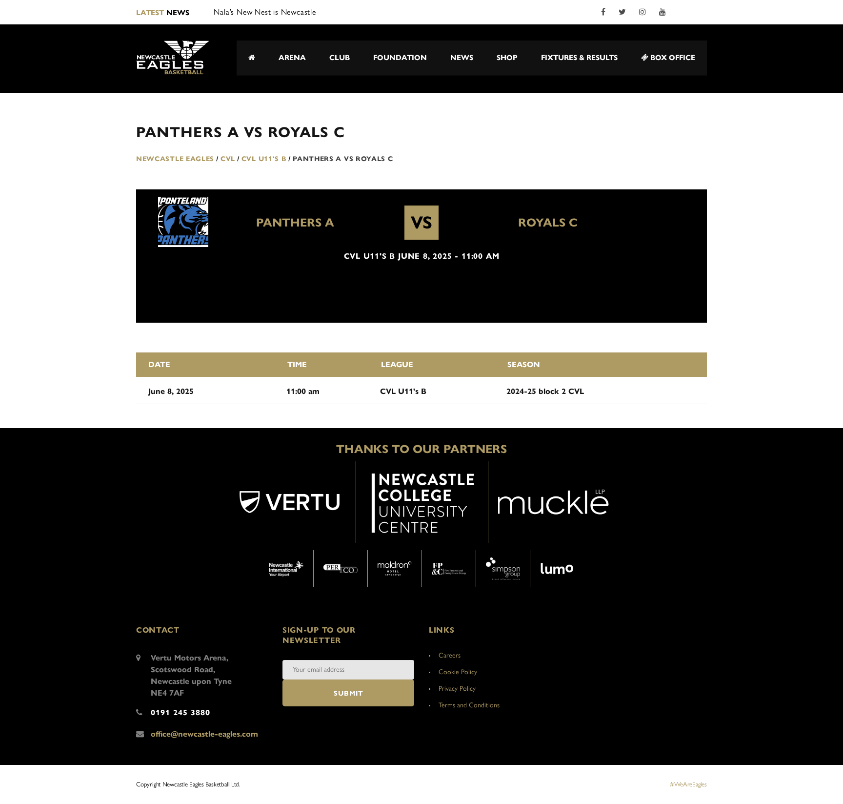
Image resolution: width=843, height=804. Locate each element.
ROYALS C (548, 222)
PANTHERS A (295, 222)
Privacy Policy (457, 688)
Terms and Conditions (469, 705)
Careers (450, 655)
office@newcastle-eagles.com (204, 734)
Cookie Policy (458, 672)
